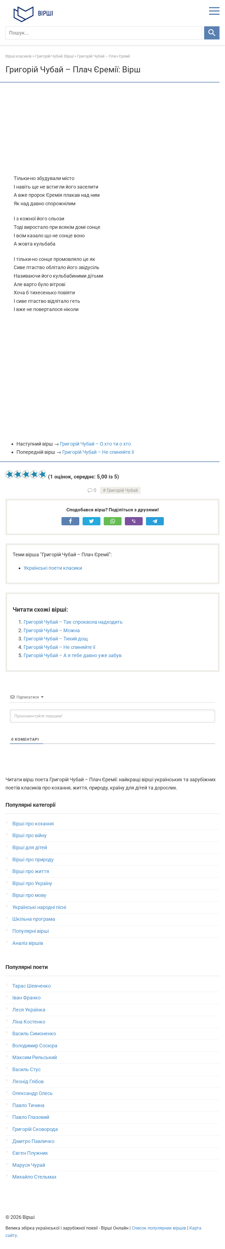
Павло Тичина (28, 1105)
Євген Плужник (30, 1153)
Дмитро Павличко (33, 1141)
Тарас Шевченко (31, 986)
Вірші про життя (30, 871)
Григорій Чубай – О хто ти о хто (95, 444)
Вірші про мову (29, 895)
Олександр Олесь (32, 1093)
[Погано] (18, 474)
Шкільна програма (33, 919)
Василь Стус (26, 1069)
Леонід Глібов (28, 1081)
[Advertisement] (112, 129)
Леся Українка (28, 1010)
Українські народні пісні (39, 907)
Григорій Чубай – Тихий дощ (56, 638)
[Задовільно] (26, 474)
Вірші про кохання (33, 823)
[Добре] (34, 474)
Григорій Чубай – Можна (52, 630)
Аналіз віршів (27, 943)
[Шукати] (212, 32)
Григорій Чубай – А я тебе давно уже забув (73, 655)
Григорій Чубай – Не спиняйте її (98, 452)
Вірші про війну (29, 835)
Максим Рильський (34, 1057)
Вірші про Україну (32, 883)
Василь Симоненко (34, 1033)
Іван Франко (26, 997)
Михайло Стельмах (34, 1177)
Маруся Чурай (28, 1165)
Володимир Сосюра (34, 1045)
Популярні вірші (30, 931)
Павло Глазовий (30, 1117)
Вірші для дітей (29, 847)
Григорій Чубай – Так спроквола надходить (73, 622)
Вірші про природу (33, 859)
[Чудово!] (42, 474)
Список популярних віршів (159, 1228)
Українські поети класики (53, 568)
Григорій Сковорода (35, 1129)
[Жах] (9, 474)
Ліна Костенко (28, 1022)
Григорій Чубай (122, 490)
